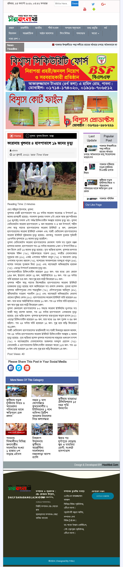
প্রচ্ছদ (11, 28)
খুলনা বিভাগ (42, 136)
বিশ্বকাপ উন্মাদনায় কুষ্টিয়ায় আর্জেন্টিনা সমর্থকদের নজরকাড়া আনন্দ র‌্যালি (41, 447)
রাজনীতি (24, 28)
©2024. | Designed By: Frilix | (61, 561)
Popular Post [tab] (109, 138)
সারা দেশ (13, 38)
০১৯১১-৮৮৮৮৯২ (43, 501)
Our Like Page (94, 204)
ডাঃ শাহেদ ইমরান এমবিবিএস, (75, 524)
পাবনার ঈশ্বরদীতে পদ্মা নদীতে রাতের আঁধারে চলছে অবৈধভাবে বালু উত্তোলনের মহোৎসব (100, 151)
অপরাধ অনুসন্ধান (73, 28)
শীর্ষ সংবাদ (53, 28)
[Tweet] (19, 367)
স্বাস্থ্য (51, 136)
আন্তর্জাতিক (28, 33)
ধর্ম (105, 28)
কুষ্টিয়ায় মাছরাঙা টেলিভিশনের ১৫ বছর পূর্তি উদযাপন (67, 403)
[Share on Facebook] (10, 367)
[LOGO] (19, 488)
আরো (95, 33)
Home (17, 136)
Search (75, 3)
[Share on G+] (27, 367)
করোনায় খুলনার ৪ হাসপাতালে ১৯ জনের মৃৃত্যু (40, 143)
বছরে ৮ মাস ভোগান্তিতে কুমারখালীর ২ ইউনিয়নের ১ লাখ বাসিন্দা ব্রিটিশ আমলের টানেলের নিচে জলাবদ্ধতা (42, 409)
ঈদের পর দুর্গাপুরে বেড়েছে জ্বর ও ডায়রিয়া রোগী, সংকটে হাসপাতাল (67, 444)
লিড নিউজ (65, 33)
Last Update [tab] (92, 138)
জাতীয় (38, 28)
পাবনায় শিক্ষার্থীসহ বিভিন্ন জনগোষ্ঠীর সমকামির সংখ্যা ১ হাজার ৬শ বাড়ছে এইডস (16, 446)
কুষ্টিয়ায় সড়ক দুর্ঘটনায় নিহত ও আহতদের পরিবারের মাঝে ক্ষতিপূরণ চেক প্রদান (15, 408)
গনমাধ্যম (80, 33)
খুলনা (32, 136)
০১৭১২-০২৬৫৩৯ (103, 496)
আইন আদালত (46, 33)
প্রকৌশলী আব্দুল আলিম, (73, 512)
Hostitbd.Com (110, 465)
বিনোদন (12, 33)
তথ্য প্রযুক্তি (92, 28)
